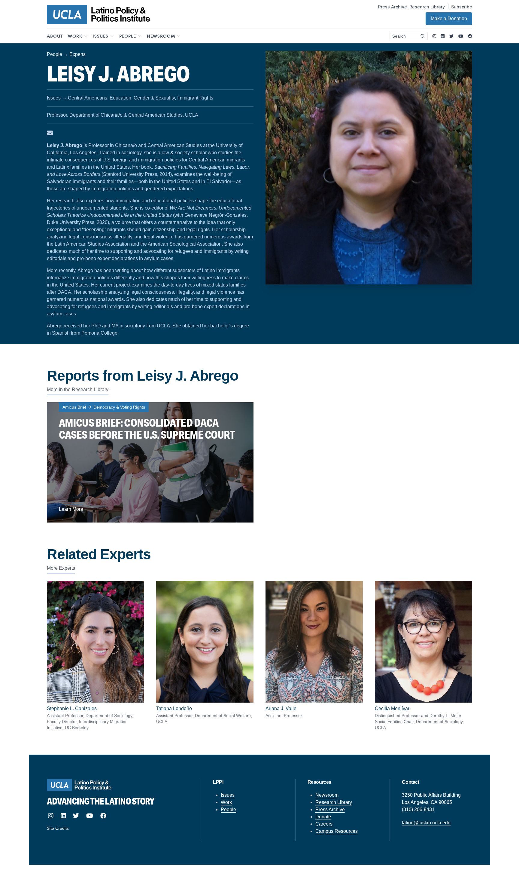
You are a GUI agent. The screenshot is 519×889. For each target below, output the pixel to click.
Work (226, 802)
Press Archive (392, 6)
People (54, 54)
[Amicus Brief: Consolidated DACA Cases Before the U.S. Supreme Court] (150, 462)
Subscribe (461, 6)
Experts (77, 54)
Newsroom (326, 795)
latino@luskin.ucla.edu (426, 822)
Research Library (427, 6)
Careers (323, 823)
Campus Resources (336, 831)
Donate (323, 816)
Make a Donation (449, 18)
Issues (228, 795)
